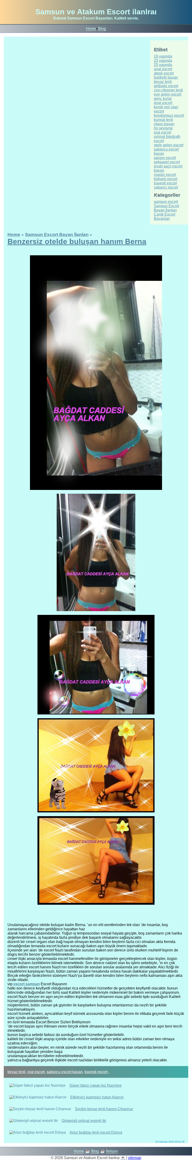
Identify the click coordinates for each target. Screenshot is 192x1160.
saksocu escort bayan (65, 1072)
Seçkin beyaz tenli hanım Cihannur (104, 1109)
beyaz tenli (16, 1072)
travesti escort (96, 1072)
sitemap (134, 1158)
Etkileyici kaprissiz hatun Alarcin (97, 1097)
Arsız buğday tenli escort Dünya (96, 1132)
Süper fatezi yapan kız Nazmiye (95, 1085)
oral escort (36, 1072)
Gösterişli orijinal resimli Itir (84, 1121)
